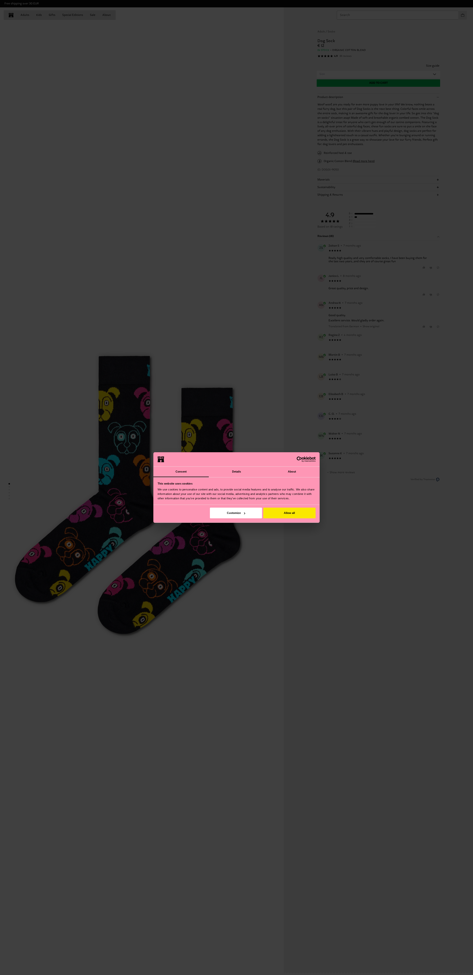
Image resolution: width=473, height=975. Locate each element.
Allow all (289, 512)
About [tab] (292, 471)
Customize (234, 512)
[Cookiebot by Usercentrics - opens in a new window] (299, 459)
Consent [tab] (181, 471)
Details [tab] (236, 471)
